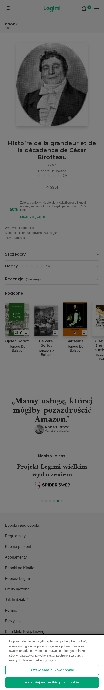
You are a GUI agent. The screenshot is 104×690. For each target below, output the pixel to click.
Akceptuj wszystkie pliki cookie (52, 682)
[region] (52, 662)
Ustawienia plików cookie (52, 670)
